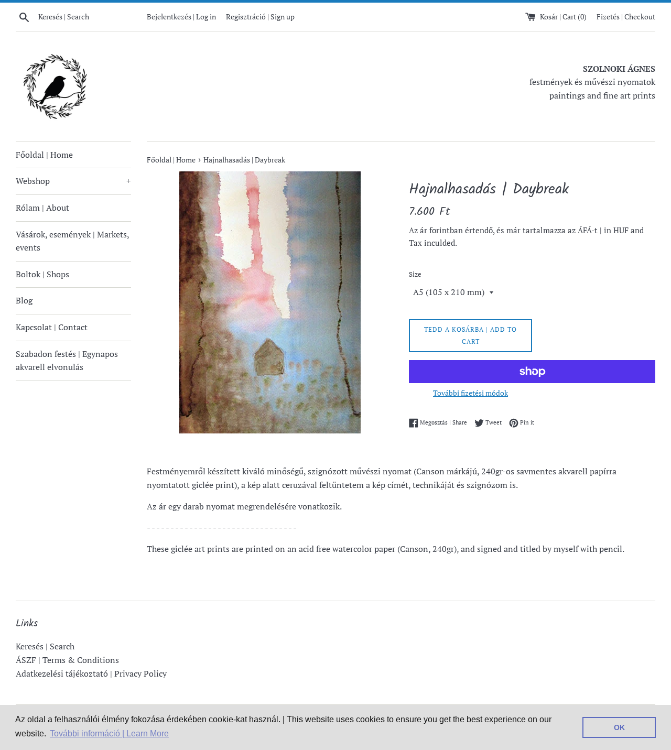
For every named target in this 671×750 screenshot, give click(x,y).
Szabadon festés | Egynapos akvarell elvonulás (67, 360)
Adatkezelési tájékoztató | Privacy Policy (91, 673)
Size (415, 274)
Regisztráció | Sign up (260, 16)
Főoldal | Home (44, 154)
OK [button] (619, 727)
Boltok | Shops (42, 274)
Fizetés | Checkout (626, 16)
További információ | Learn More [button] (109, 733)
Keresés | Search (45, 646)
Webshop (73, 181)
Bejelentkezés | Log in (181, 16)
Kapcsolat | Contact (52, 327)
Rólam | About (42, 207)
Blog (24, 300)
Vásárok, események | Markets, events (72, 241)
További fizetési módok (470, 393)
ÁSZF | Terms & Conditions (67, 660)
